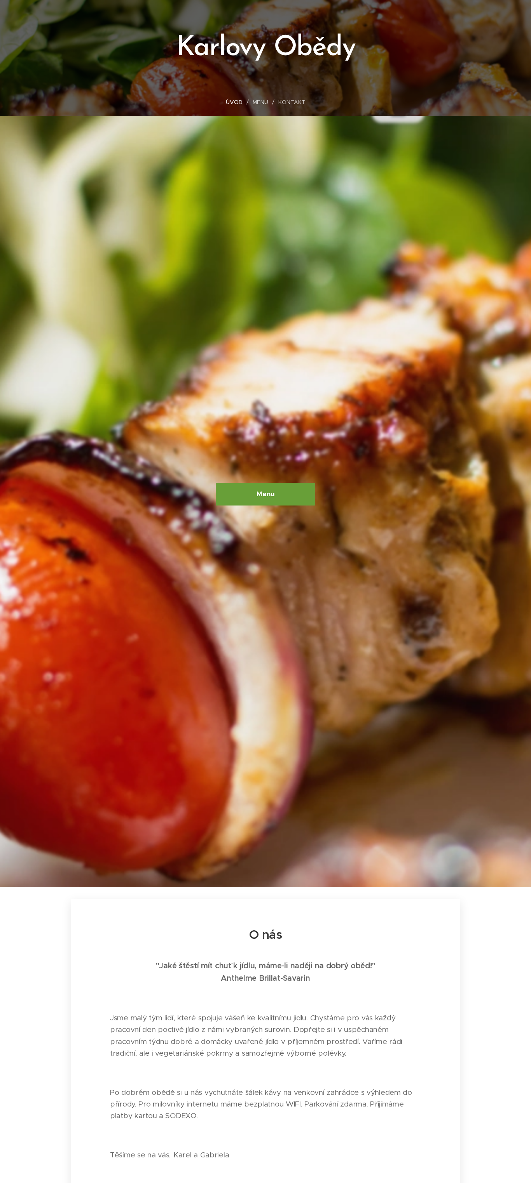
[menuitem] (237, 102)
